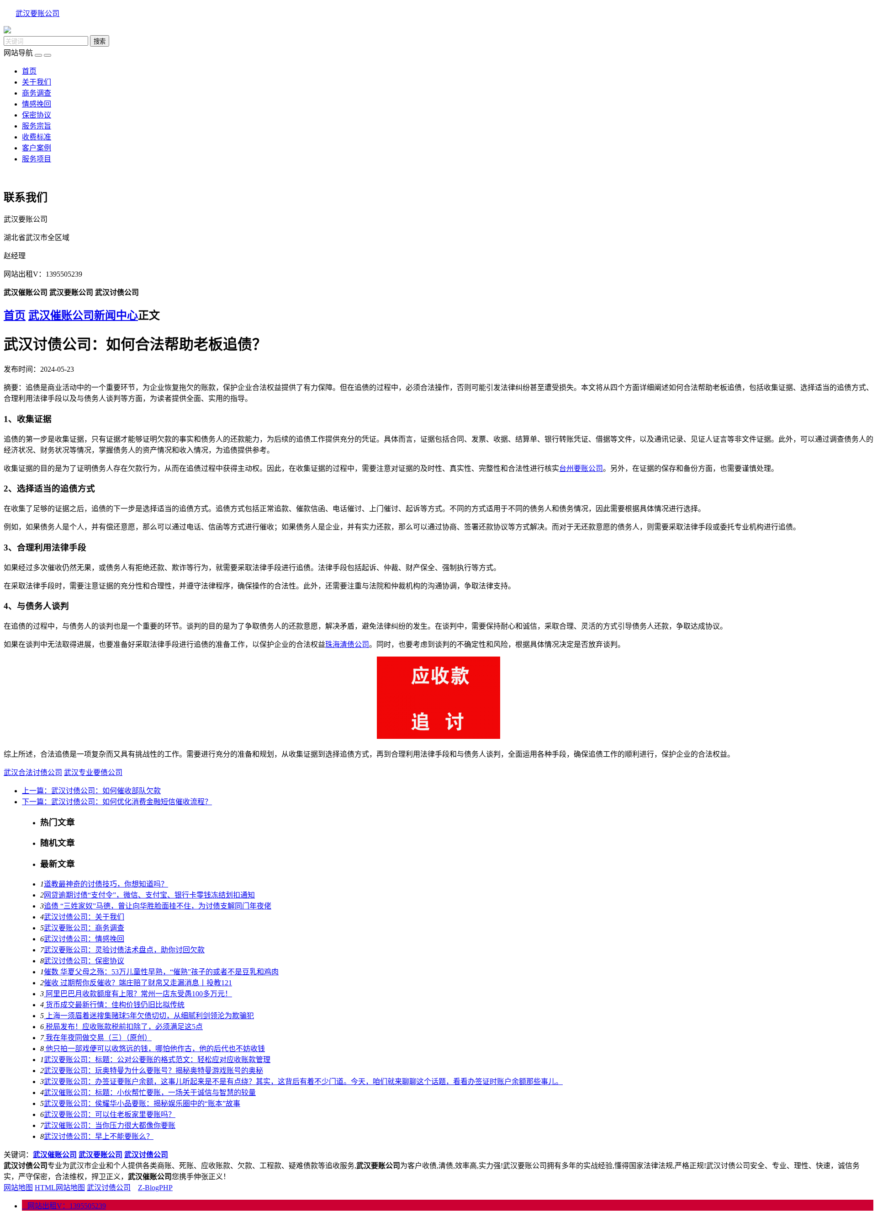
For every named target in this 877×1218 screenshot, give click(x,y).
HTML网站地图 (60, 1187)
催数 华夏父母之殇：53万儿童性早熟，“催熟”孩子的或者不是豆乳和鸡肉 (161, 972)
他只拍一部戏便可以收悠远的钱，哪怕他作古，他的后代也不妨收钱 (154, 1048)
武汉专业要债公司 (93, 772)
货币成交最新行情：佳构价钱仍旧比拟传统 (114, 1005)
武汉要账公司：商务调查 (84, 928)
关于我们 (36, 82)
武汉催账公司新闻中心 (83, 315)
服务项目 (36, 159)
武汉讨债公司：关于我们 (84, 917)
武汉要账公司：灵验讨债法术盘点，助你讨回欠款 (124, 950)
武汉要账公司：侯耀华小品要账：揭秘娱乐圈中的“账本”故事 (142, 1103)
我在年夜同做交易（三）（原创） (98, 1038)
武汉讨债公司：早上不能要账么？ (98, 1136)
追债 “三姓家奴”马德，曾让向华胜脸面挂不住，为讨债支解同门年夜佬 (157, 906)
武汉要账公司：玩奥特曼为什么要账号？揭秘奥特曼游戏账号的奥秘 (153, 1070)
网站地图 (18, 1187)
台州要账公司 (581, 468)
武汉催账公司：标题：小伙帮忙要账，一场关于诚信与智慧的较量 (150, 1092)
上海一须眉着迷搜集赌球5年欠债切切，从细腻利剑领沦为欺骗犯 (149, 1016)
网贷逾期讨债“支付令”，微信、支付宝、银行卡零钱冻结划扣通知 (149, 895)
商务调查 (36, 93)
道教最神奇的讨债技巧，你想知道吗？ (106, 884)
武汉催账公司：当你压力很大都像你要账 (109, 1125)
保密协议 (36, 115)
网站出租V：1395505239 (64, 1206)
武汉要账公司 (37, 13)
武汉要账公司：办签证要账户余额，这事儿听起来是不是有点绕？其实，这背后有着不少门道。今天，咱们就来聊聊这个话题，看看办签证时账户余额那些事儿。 (303, 1081)
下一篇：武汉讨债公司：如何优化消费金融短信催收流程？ (117, 802)
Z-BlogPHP (155, 1187)
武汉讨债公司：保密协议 (84, 961)
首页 (29, 71)
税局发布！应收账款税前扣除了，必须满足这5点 (123, 1027)
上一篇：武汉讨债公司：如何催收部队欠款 (91, 791)
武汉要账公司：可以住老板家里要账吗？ (109, 1114)
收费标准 (36, 137)
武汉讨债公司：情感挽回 (84, 939)
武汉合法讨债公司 (33, 772)
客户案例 (36, 148)
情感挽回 (36, 104)
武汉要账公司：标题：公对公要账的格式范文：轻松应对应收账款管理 (157, 1059)
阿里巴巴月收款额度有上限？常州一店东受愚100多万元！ (138, 994)
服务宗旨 (36, 126)
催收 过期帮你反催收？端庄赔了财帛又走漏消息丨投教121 (138, 983)
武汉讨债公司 (109, 1187)
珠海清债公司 (347, 644)
